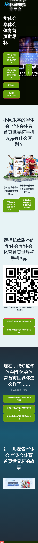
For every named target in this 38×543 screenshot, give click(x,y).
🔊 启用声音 (29, 69)
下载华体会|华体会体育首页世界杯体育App (11, 205)
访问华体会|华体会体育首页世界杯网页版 (19, 399)
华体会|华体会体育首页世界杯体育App (19, 331)
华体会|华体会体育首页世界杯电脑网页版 (11, 58)
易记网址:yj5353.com (11, 94)
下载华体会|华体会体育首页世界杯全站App (27, 203)
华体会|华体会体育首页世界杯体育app (19, 409)
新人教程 (11, 85)
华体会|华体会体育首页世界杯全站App (19, 322)
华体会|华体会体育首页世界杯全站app (19, 417)
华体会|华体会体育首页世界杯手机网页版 (11, 73)
